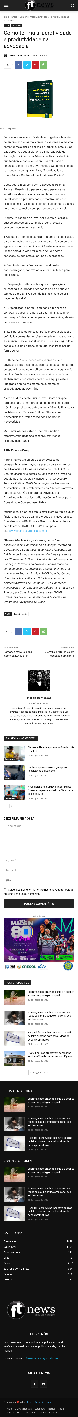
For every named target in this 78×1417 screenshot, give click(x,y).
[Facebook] (18, 65)
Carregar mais (37, 1072)
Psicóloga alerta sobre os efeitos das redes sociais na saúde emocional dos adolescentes (49, 1016)
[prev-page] (6, 806)
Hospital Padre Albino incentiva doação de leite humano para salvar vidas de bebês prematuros (50, 1036)
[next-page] (11, 806)
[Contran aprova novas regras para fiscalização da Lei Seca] (14, 772)
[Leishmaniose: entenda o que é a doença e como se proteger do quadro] (14, 997)
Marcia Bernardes (20, 55)
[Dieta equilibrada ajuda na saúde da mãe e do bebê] (14, 753)
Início (6, 16)
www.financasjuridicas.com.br (28, 530)
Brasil (14, 16)
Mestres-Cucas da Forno (38, 1402)
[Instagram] (43, 1383)
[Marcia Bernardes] (6, 55)
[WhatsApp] (43, 65)
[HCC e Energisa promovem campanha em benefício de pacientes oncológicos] (14, 1058)
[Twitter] (27, 65)
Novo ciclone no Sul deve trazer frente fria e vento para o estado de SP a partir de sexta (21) (50, 790)
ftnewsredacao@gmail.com (42, 1358)
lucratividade (20, 614)
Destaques (16, 25)
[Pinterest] (35, 65)
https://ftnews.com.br (39, 703)
